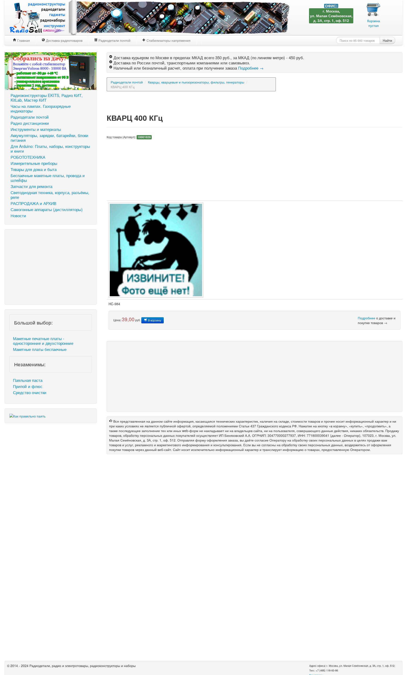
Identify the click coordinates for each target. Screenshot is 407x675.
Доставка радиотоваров (63, 40)
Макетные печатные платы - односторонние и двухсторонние (43, 341)
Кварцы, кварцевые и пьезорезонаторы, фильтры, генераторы (196, 82)
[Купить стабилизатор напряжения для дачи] (51, 70)
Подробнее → (251, 68)
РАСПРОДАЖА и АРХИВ (33, 203)
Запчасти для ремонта (31, 186)
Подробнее (366, 318)
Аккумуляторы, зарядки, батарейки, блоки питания (49, 138)
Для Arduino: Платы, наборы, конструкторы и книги (50, 148)
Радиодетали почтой (114, 40)
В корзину (154, 320)
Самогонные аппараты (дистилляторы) (47, 209)
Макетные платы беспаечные (39, 349)
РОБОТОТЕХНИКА (28, 157)
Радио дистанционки (30, 123)
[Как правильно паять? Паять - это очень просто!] (27, 415)
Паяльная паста (27, 380)
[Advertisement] (50, 267)
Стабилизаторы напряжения (168, 40)
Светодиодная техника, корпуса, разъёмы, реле (50, 195)
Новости (18, 215)
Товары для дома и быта (34, 169)
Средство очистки (29, 392)
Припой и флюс (27, 386)
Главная (23, 40)
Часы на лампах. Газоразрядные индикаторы (41, 108)
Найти (387, 40)
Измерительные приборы (34, 163)
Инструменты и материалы (36, 129)
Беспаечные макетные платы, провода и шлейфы (48, 178)
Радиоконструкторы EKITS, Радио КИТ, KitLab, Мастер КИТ (47, 97)
